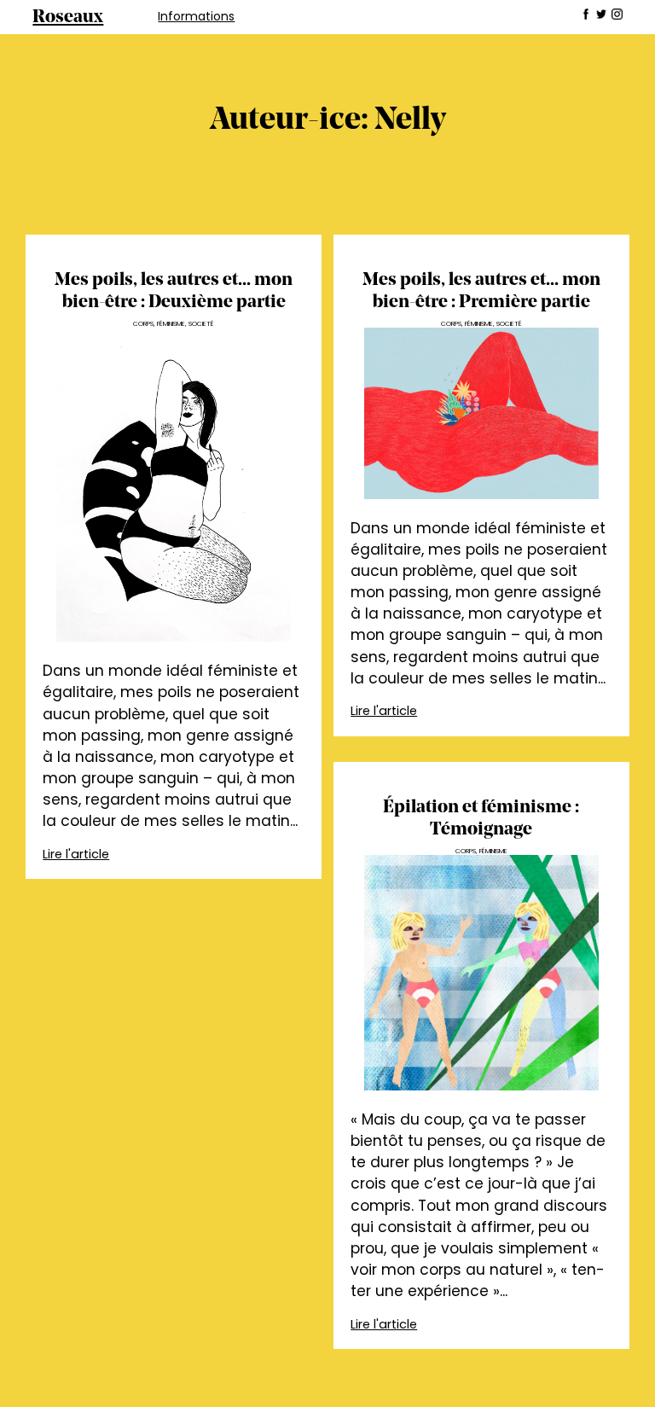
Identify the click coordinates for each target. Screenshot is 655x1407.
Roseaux (67, 17)
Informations (196, 16)
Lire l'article (76, 854)
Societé (201, 323)
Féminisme (171, 323)
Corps (143, 323)
